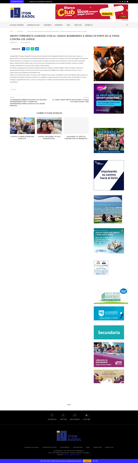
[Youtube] (127, 1)
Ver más (95, 461)
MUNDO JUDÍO (78, 25)
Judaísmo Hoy (89, 25)
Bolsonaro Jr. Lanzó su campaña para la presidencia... (70, 138)
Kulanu (13, 89)
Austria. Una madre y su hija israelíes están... (40, 138)
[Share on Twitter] (28, 48)
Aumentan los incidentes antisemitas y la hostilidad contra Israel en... (52, 2)
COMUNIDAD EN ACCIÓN (33, 25)
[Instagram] (124, 1)
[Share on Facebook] (23, 48)
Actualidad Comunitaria (17, 25)
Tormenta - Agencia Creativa (71, 455)
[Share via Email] (37, 48)
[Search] (127, 25)
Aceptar (87, 461)
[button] (25, 1)
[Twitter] (122, 1)
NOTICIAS (20, 31)
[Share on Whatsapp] (32, 48)
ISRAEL (68, 25)
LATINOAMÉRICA (48, 25)
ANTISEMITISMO (58, 25)
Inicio (11, 31)
